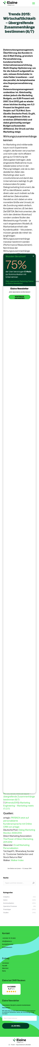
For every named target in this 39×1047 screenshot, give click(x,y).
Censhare (5, 963)
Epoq (4, 971)
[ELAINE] (11, 994)
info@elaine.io (7, 941)
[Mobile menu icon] (33, 3)
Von (14, 868)
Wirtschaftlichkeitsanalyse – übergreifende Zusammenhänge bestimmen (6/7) (19, 796)
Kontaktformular (7, 944)
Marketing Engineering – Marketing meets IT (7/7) (18, 805)
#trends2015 (12, 802)
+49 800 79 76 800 (9, 938)
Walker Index (17, 860)
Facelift (4, 966)
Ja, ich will (15, 1026)
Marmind (5, 968)
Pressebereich (7, 947)
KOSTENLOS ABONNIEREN (19, 297)
